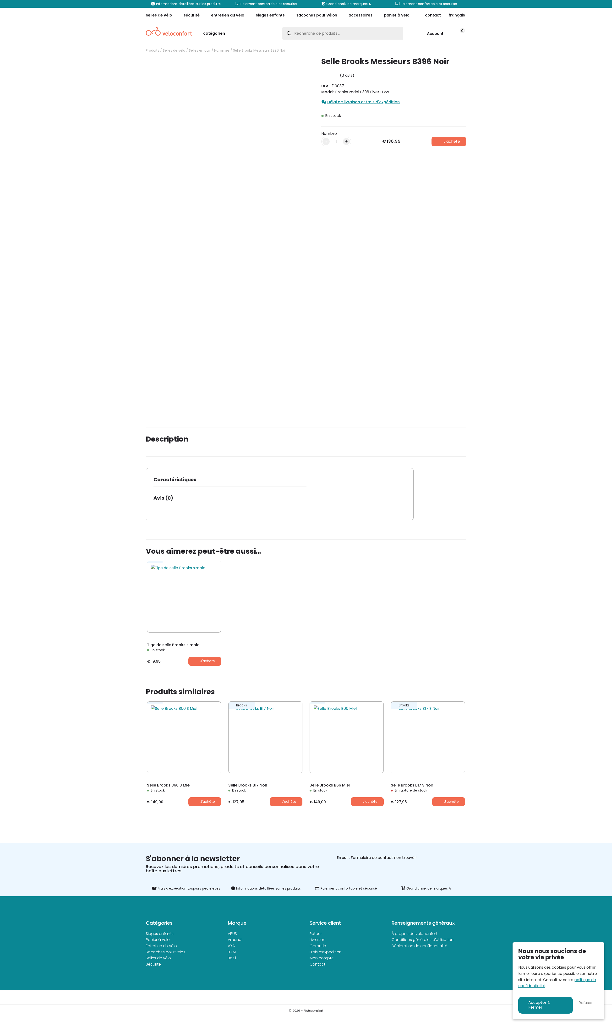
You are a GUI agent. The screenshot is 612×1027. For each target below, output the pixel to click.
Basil (232, 958)
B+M (232, 952)
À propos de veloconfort (414, 933)
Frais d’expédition (326, 952)
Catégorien (214, 34)
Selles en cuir (200, 50)
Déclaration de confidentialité (419, 946)
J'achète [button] (207, 661)
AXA (231, 946)
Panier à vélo (158, 939)
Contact (317, 964)
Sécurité (153, 964)
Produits (152, 50)
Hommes (222, 50)
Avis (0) (163, 498)
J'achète (451, 141)
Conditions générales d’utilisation (423, 939)
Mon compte (322, 958)
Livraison (317, 939)
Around (234, 939)
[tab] (229, 481)
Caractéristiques (174, 479)
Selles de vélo (174, 50)
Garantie (318, 946)
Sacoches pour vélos (165, 952)
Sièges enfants (160, 933)
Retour (316, 933)
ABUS (232, 933)
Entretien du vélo (161, 946)
